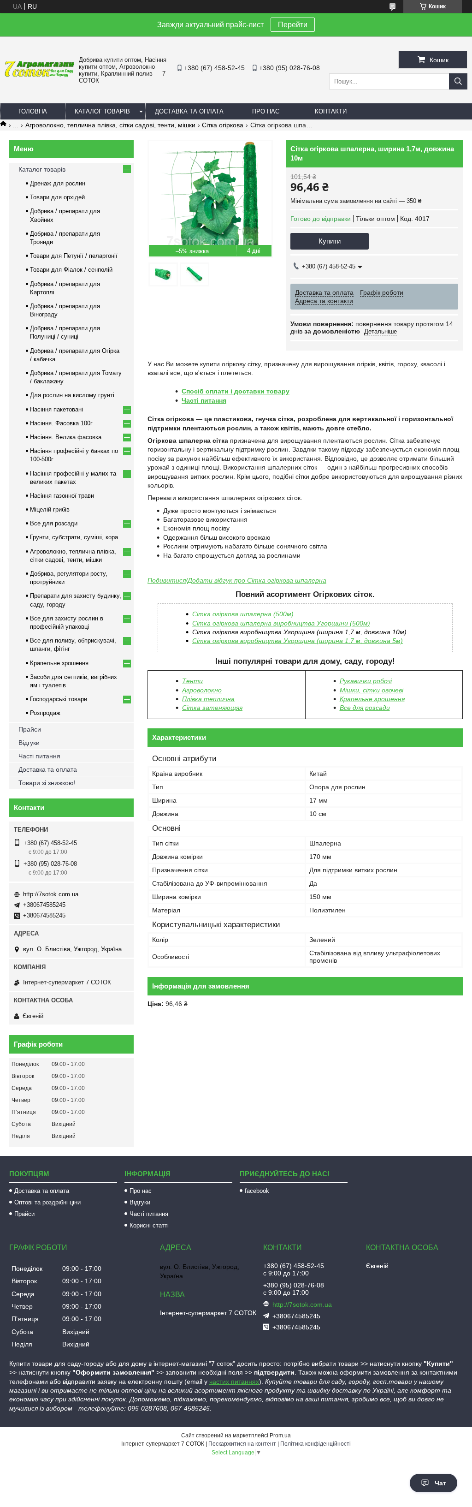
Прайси (29, 729)
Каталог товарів (102, 111)
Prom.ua (280, 1435)
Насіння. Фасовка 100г (61, 423)
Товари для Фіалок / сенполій (71, 269)
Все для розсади (365, 707)
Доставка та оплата (189, 111)
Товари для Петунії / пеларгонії (74, 255)
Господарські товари (58, 699)
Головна (32, 111)
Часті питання (204, 400)
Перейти (292, 25)
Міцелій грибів (50, 509)
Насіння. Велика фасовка (65, 437)
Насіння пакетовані (56, 409)
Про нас (265, 111)
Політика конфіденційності (315, 1444)
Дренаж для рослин (57, 183)
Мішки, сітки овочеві (371, 690)
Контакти (331, 111)
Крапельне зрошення (372, 699)
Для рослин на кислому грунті (72, 395)
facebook (257, 1190)
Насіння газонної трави (62, 495)
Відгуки (29, 742)
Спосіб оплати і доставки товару (235, 391)
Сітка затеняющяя (212, 707)
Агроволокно (202, 690)
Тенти (192, 681)
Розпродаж (45, 712)
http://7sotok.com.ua (50, 894)
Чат (440, 1483)
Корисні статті (149, 1225)
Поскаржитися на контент (242, 1444)
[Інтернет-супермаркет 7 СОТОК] (39, 75)
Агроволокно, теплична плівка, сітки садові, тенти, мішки (110, 125)
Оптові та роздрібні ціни (47, 1202)
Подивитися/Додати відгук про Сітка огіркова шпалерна (237, 580)
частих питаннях (234, 1381)
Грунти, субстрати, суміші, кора (74, 537)
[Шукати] (458, 81)
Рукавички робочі (366, 681)
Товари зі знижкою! (47, 782)
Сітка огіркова (222, 125)
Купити (330, 241)
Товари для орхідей (57, 197)
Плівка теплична (208, 699)
